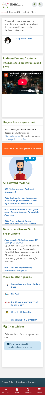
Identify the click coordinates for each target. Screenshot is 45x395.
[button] (34, 4)
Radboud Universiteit (19, 12)
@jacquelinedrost (12, 136)
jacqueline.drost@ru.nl (18, 139)
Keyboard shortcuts (27, 382)
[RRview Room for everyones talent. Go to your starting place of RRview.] (12, 4)
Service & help (8, 382)
